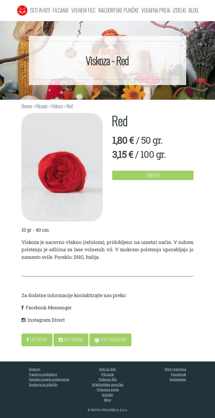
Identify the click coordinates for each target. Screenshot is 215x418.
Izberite (153, 175)
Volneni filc (83, 10)
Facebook (38, 340)
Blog (193, 10)
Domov (27, 106)
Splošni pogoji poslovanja (49, 379)
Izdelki (179, 10)
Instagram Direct (46, 320)
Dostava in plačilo (43, 384)
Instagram (73, 340)
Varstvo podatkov (43, 374)
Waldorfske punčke (118, 10)
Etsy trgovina (175, 369)
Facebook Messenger (49, 307)
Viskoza (57, 106)
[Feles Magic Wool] (22, 10)
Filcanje (61, 10)
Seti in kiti (40, 10)
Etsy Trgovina (112, 340)
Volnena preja (155, 10)
